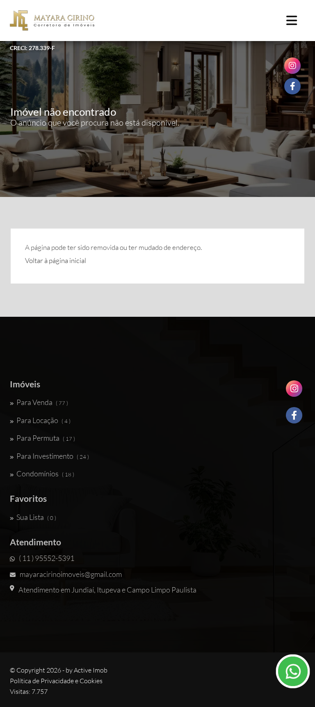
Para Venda (42, 402)
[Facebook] (294, 418)
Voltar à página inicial (55, 260)
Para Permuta (45, 437)
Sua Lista (36, 517)
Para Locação (43, 420)
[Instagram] (294, 391)
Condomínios (45, 473)
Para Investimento (52, 455)
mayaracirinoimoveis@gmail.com (71, 574)
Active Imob (90, 670)
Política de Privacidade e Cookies (56, 681)
